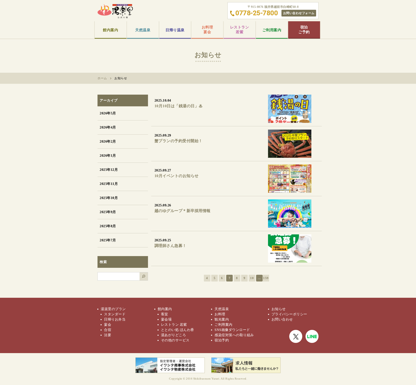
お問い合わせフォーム (299, 13)
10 (252, 278)
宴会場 (166, 319)
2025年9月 (108, 212)
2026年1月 (108, 155)
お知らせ (278, 309)
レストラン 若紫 (174, 324)
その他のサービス (175, 340)
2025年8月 (108, 226)
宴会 (107, 324)
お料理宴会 (207, 29)
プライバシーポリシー (289, 314)
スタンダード (114, 314)
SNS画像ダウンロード (232, 330)
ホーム (102, 78)
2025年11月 (109, 184)
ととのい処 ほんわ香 (177, 330)
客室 (164, 314)
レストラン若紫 (239, 29)
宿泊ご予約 (304, 29)
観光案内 (221, 319)
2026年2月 (108, 141)
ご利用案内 (271, 30)
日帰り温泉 (175, 30)
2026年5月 (108, 113)
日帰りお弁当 (114, 319)
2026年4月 (108, 127)
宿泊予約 (221, 340)
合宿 (107, 330)
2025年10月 (109, 198)
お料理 (219, 314)
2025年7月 (108, 240)
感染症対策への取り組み (234, 335)
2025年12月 (109, 169)
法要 (107, 335)
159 (266, 278)
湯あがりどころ (173, 335)
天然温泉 (142, 30)
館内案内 (110, 30)
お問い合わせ (282, 319)
